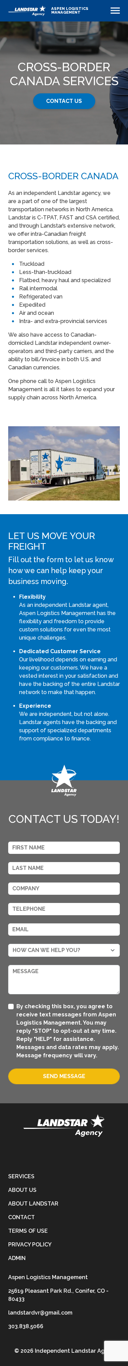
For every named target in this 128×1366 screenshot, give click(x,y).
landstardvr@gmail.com (40, 1312)
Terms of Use (28, 1231)
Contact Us (64, 101)
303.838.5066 (25, 1326)
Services (21, 1176)
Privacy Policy (30, 1244)
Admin (17, 1258)
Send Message (64, 1076)
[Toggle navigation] (115, 10)
